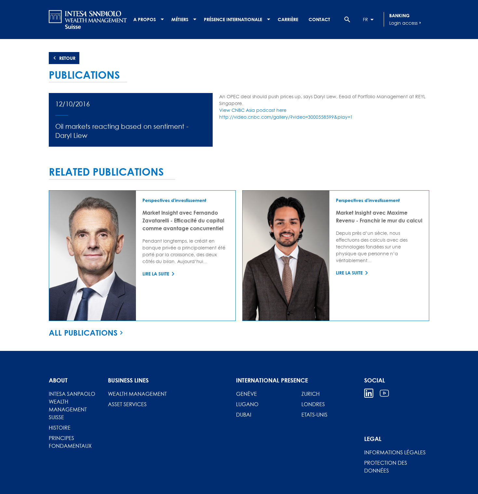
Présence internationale (233, 19)
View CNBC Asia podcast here (252, 110)
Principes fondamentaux (70, 442)
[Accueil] (88, 19)
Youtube (384, 393)
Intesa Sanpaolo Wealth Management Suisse (72, 406)
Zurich (310, 394)
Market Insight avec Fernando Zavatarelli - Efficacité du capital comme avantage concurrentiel (183, 220)
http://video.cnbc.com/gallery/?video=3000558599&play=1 (286, 117)
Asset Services (127, 404)
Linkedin (368, 393)
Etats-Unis (314, 414)
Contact (319, 19)
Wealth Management (137, 394)
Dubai (243, 414)
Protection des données (385, 467)
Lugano (247, 404)
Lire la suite (155, 273)
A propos (144, 19)
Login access (406, 23)
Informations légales (395, 452)
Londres (313, 404)
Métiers (179, 19)
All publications (83, 332)
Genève (246, 394)
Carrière (288, 19)
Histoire (60, 427)
